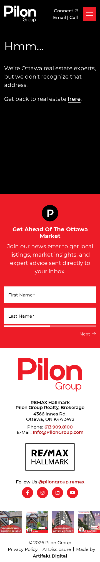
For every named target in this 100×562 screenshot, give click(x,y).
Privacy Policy (23, 549)
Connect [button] (64, 10)
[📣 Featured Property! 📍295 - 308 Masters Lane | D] (11, 522)
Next (84, 334)
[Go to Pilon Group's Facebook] (27, 492)
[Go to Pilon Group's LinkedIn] (57, 492)
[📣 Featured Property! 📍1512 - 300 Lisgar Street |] (63, 522)
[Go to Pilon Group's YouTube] (72, 492)
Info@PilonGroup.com (58, 432)
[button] (89, 14)
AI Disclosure (56, 549)
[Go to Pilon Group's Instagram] (42, 492)
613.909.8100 (58, 427)
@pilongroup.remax (61, 482)
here (74, 98)
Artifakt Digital (50, 556)
